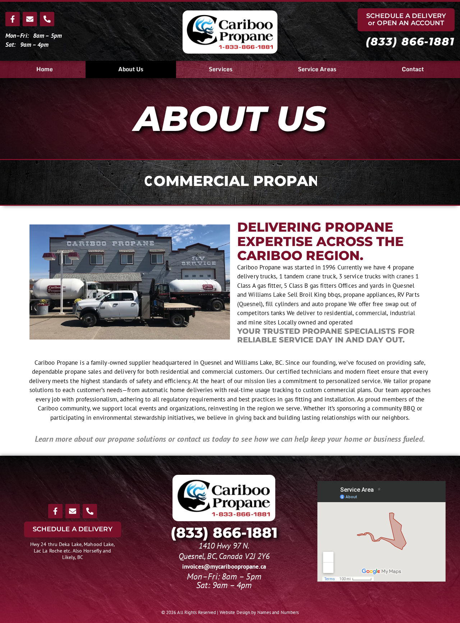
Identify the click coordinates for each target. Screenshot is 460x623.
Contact (413, 69)
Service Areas (317, 69)
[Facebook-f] (12, 19)
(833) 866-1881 (410, 41)
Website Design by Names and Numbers (259, 612)
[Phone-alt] (47, 19)
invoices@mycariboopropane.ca (224, 566)
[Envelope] (30, 19)
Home (44, 69)
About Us (131, 69)
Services (221, 69)
